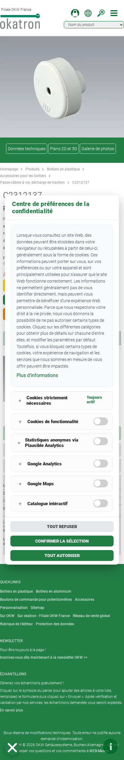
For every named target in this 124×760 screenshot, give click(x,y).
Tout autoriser (62, 555)
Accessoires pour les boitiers (23, 176)
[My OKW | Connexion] (75, 13)
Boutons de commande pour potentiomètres (36, 599)
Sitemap (37, 608)
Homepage (9, 169)
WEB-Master (99, 751)
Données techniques (26, 148)
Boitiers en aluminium (53, 591)
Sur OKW (7, 616)
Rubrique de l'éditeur (16, 624)
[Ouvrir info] (110, 746)
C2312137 (80, 182)
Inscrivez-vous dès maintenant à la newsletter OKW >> (43, 657)
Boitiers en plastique (63, 169)
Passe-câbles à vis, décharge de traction (32, 182)
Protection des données (55, 624)
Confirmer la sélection (62, 541)
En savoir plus (11, 710)
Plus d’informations (37, 375)
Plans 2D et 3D (63, 148)
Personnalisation (14, 608)
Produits (32, 169)
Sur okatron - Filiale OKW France (43, 616)
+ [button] (19, 400)
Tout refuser (62, 526)
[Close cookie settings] (12, 747)
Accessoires (84, 599)
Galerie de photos (98, 148)
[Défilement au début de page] (92, 746)
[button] (12, 747)
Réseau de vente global (91, 616)
